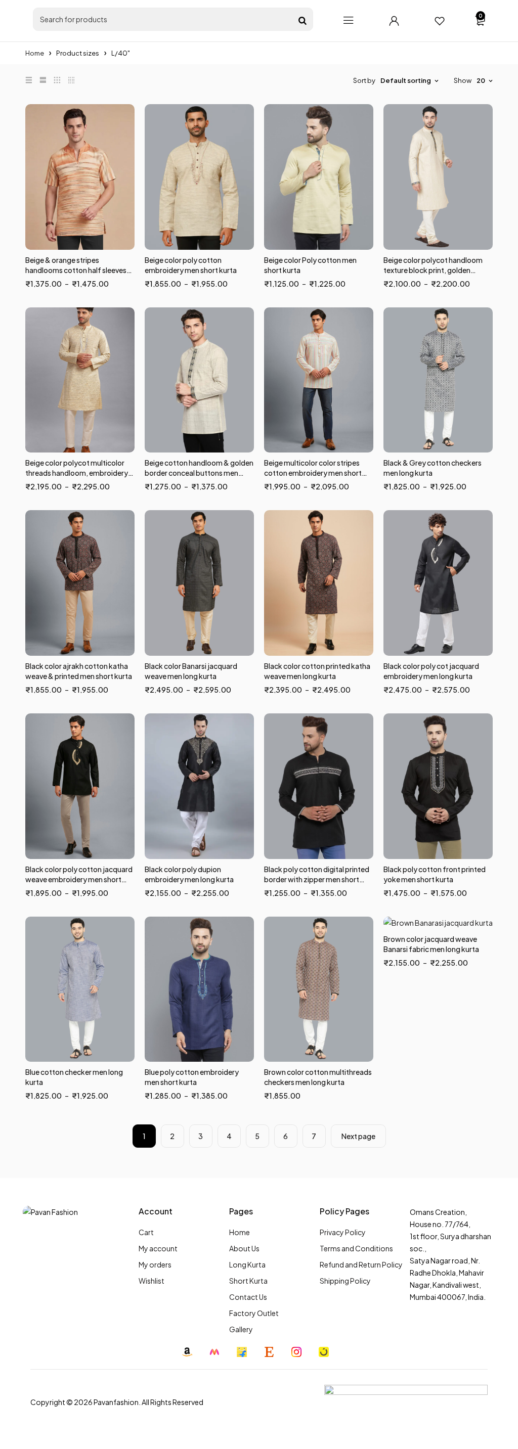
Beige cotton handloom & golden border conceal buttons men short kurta (199, 472)
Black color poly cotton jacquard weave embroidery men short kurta (79, 879)
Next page (358, 1136)
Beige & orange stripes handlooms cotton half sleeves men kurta (75, 270)
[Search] (302, 20)
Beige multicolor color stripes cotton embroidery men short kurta (313, 472)
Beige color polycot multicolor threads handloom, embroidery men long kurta (76, 472)
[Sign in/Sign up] (394, 20)
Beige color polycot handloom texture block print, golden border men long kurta (433, 270)
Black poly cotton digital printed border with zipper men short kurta (316, 879)
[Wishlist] (439, 20)
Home (34, 53)
